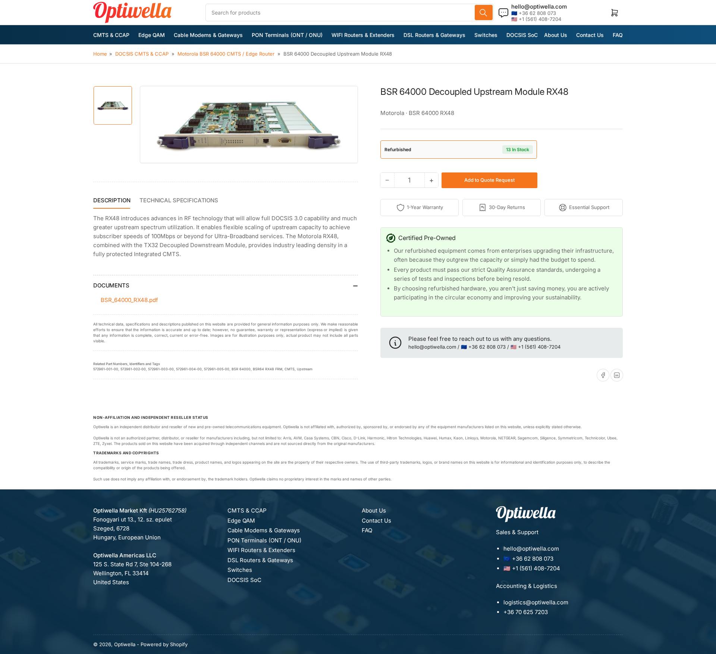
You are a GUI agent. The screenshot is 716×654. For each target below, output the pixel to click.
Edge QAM (151, 35)
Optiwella (124, 644)
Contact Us (590, 35)
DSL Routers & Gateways (434, 35)
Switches (485, 35)
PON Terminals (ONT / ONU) (287, 35)
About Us (555, 35)
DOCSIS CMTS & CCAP (142, 54)
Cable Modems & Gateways (208, 35)
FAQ (618, 35)
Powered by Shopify (164, 644)
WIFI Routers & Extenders (363, 35)
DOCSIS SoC (522, 35)
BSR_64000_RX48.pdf (129, 299)
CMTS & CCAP (111, 35)
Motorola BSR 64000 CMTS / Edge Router (226, 54)
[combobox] (349, 12)
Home (100, 54)
